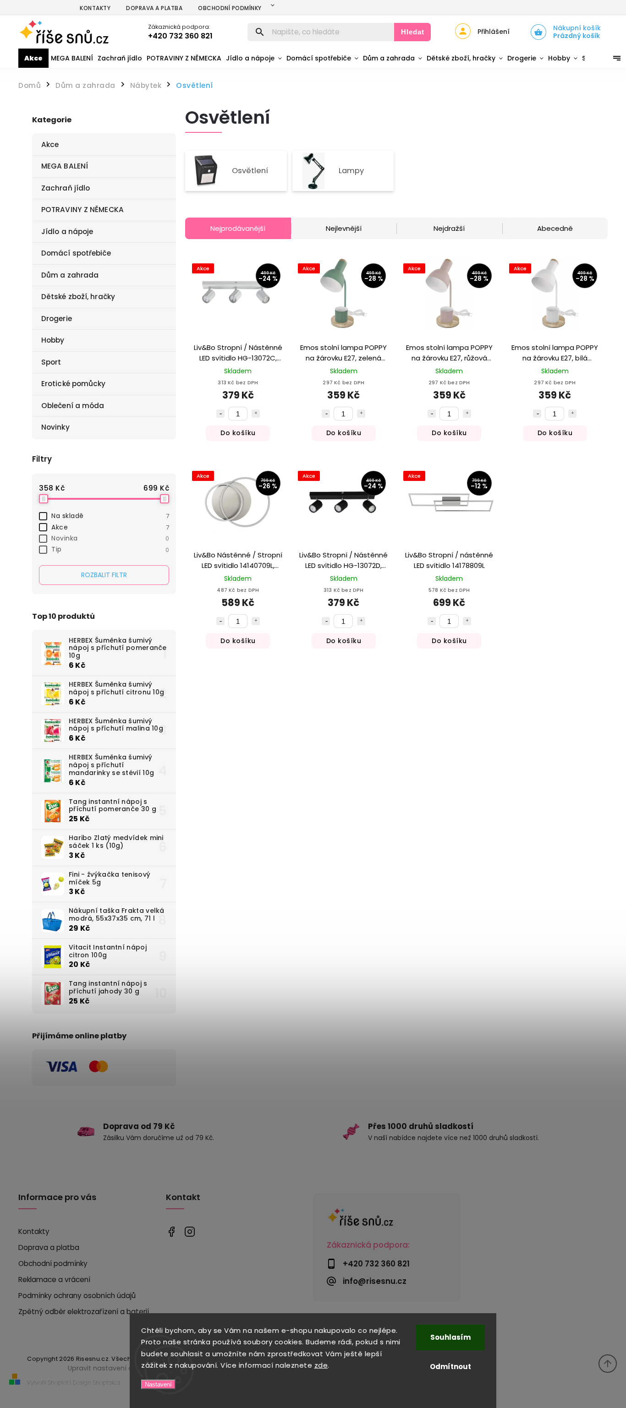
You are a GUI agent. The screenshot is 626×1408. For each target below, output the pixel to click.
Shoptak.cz (107, 1382)
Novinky (55, 427)
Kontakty (95, 8)
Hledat (412, 32)
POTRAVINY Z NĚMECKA (82, 209)
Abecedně (555, 228)
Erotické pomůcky (73, 383)
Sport (51, 362)
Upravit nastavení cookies (111, 1368)
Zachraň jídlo (65, 188)
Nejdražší (449, 228)
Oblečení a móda (72, 405)
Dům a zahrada (70, 275)
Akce (50, 144)
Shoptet (58, 1382)
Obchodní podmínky (230, 8)
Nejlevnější (344, 228)
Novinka (110, 538)
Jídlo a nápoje (67, 231)
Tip (110, 549)
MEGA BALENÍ (64, 166)
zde (321, 1365)
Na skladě (110, 515)
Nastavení (158, 1384)
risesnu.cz (190, 1232)
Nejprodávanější (237, 228)
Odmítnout (450, 1366)
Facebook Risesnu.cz (171, 1232)
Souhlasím (450, 1337)
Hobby (53, 340)
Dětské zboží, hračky (78, 296)
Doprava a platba (154, 8)
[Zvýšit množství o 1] (256, 413)
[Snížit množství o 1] (220, 413)
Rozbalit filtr (104, 574)
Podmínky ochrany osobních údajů (77, 1295)
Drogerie (56, 318)
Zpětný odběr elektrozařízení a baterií (83, 1311)
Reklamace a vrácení (54, 1279)
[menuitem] (33, 58)
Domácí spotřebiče (76, 253)
